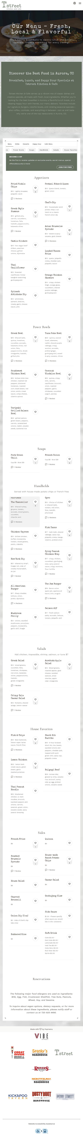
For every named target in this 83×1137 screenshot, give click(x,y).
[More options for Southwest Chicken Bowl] (35, 374)
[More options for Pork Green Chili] (35, 459)
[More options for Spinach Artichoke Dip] (35, 295)
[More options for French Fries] (35, 843)
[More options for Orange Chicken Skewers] (69, 279)
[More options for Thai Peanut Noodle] (35, 790)
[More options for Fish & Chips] (35, 739)
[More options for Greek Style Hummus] (35, 212)
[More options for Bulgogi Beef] (69, 773)
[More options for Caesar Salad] (69, 883)
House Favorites (70, 150)
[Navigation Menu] (80, 3)
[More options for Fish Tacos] (69, 531)
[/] (65, 1096)
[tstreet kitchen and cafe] (63, 1052)
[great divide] (18, 1052)
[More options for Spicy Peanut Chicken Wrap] (69, 555)
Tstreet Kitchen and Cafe (41, 1111)
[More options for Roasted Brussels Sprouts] (35, 860)
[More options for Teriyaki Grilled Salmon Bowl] (35, 411)
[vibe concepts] (41, 1036)
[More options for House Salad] (35, 885)
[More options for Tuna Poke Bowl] (69, 337)
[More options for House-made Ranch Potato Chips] (69, 859)
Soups (31, 150)
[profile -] (74, 3)
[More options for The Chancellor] (35, 501)
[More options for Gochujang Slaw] (69, 899)
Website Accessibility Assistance (41, 1124)
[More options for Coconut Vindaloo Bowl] (69, 374)
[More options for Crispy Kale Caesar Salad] (35, 699)
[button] (24, 193)
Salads (56, 150)
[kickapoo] (17, 1096)
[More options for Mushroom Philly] (35, 617)
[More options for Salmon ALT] (69, 612)
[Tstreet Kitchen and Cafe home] (11, 5)
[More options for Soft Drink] (69, 937)
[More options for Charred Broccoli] (35, 901)
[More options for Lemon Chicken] (35, 763)
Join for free (65, 167)
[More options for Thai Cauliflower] (35, 269)
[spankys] (40, 1052)
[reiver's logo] (41, 1069)
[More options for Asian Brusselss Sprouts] (69, 230)
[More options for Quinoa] (69, 843)
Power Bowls (18, 150)
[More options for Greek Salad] (35, 664)
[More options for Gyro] (69, 501)
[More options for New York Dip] (35, 563)
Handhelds (44, 150)
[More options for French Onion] (69, 459)
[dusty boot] (41, 1096)
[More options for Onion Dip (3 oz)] (35, 919)
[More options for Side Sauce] (69, 915)
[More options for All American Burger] (35, 590)
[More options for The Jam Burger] (69, 587)
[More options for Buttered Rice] (35, 938)
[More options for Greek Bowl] (35, 337)
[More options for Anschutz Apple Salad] (69, 664)
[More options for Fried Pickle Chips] (35, 187)
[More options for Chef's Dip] (69, 206)
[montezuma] (41, 1080)
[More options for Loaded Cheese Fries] (69, 255)
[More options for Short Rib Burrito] (69, 739)
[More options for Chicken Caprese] (35, 535)
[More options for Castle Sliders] (35, 245)
